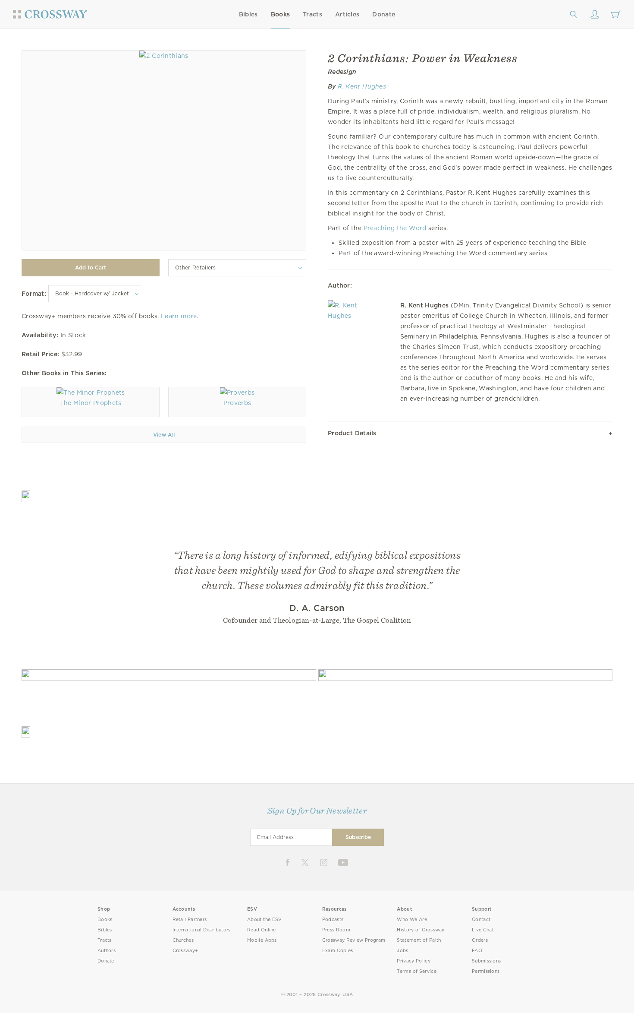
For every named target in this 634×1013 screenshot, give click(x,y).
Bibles (248, 14)
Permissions (485, 971)
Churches (183, 940)
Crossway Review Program (354, 940)
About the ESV (264, 919)
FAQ (477, 950)
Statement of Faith (419, 940)
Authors (106, 950)
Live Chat (483, 930)
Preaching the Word (395, 228)
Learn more (179, 316)
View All (164, 434)
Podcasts (332, 919)
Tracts (312, 14)
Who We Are (412, 919)
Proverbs (237, 402)
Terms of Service (416, 971)
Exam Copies (337, 950)
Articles (347, 14)
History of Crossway (420, 930)
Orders (480, 940)
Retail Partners (190, 919)
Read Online (261, 930)
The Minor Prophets (91, 402)
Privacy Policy (413, 961)
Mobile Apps (262, 940)
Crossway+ (185, 950)
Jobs (402, 950)
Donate (383, 14)
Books (280, 14)
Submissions (486, 961)
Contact (481, 919)
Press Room (336, 930)
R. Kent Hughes (362, 86)
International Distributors (202, 930)
